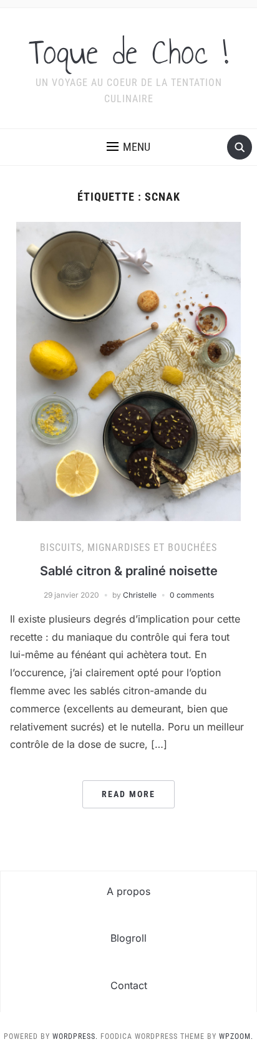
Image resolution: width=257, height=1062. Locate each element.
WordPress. (75, 1036)
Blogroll (128, 938)
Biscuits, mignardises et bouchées (128, 547)
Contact (128, 985)
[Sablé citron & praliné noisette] (128, 370)
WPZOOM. (236, 1036)
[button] (128, 147)
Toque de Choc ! (128, 52)
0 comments (192, 595)
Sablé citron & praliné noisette (129, 570)
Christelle (140, 595)
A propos (128, 891)
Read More (128, 794)
